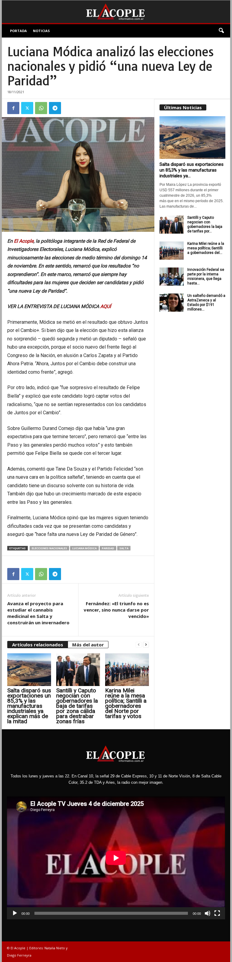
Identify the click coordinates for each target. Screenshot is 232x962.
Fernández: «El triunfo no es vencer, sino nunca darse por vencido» (116, 609)
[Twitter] (27, 108)
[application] (116, 857)
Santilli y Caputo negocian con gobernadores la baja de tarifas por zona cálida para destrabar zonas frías (77, 706)
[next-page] (146, 645)
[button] (221, 31)
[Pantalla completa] (217, 913)
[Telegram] (55, 108)
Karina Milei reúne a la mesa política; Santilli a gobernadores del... (205, 248)
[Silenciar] (208, 913)
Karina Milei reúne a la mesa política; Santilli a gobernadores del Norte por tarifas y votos (126, 703)
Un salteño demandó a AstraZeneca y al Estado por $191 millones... (206, 302)
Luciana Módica (84, 548)
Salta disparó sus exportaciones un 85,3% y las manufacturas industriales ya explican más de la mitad (29, 706)
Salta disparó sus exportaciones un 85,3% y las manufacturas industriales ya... (192, 170)
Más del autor (88, 645)
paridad (108, 548)
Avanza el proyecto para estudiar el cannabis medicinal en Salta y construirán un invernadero (38, 612)
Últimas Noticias (183, 107)
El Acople (24, 241)
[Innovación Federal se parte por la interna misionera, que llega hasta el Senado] (172, 277)
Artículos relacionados (37, 645)
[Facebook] (13, 108)
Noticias (41, 30)
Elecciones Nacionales (49, 548)
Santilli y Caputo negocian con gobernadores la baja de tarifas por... (204, 224)
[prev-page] (139, 645)
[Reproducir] (15, 913)
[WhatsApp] (41, 108)
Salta (123, 548)
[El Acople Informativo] (116, 11)
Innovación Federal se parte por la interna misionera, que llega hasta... (205, 276)
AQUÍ (105, 306)
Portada (18, 30)
